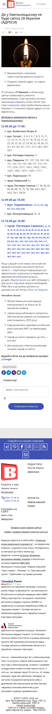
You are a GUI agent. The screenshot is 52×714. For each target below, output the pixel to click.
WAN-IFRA (25, 563)
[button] (4, 4)
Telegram (42, 289)
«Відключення (18, 280)
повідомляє (13, 105)
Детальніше (7, 492)
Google (7, 359)
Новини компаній (36, 501)
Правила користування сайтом (26, 527)
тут (32, 551)
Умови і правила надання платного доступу (26, 531)
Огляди (31, 505)
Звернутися (7, 519)
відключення (9, 366)
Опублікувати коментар (26, 406)
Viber (31, 289)
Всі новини (41, 4)
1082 (19, 32)
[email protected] (26, 705)
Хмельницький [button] (23, 5)
